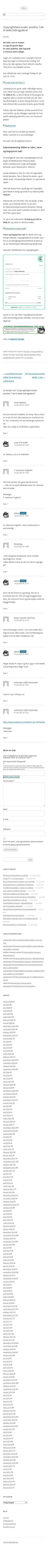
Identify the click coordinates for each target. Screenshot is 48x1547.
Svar (5, 433)
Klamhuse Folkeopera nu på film (15, 875)
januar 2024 (7, 1087)
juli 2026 (6, 1004)
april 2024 (6, 1078)
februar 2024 (8, 1084)
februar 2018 (8, 1300)
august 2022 (7, 1134)
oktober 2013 (8, 1460)
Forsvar (27, 351)
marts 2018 (7, 1297)
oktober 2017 (8, 1312)
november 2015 (9, 1383)
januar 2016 (7, 1377)
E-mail (5, 819)
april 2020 (6, 1220)
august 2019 (7, 1244)
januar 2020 (7, 1229)
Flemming (18, 544)
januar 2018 (7, 1303)
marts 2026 (7, 1017)
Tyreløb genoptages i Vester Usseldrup (18, 888)
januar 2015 (7, 1414)
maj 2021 (6, 1180)
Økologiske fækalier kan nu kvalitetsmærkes (20, 918)
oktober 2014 (8, 1423)
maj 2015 (6, 1401)
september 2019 (9, 1241)
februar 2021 (8, 1189)
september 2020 (9, 1204)
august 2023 (7, 1103)
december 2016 (9, 1343)
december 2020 (9, 1195)
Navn (5, 809)
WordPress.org (9, 1527)
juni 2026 (6, 1008)
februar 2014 (8, 1447)
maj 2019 (6, 1254)
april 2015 (6, 1404)
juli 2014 (6, 1432)
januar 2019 (7, 1266)
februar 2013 (8, 1484)
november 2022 (9, 1127)
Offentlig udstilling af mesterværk (16, 894)
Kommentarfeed (9, 1524)
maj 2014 (6, 1438)
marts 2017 (7, 1334)
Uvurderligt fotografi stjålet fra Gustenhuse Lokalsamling (12, 377)
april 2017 (6, 1330)
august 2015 (7, 1392)
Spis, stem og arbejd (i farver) (14, 891)
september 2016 (9, 1352)
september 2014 (9, 1426)
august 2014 (7, 1429)
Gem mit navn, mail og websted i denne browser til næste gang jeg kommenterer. (23, 843)
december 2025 (9, 1026)
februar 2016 (8, 1374)
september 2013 (9, 1463)
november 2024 (9, 1063)
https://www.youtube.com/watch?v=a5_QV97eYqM (24, 722)
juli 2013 (6, 1469)
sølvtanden (7, 940)
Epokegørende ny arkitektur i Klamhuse (18, 884)
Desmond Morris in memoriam (14, 924)
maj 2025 (6, 1047)
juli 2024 (6, 1072)
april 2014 (6, 1441)
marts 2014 (7, 1444)
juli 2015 (6, 1395)
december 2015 (9, 1380)
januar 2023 (7, 1124)
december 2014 (9, 1417)
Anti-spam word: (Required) (14, 761)
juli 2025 (6, 1041)
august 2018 (7, 1281)
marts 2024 (7, 1081)
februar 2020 (8, 1226)
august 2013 (7, 1466)
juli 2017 (6, 1321)
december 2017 (9, 1306)
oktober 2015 (8, 1386)
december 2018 (9, 1269)
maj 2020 (6, 1217)
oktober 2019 (8, 1238)
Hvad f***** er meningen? (13, 878)
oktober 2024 (8, 1066)
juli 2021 (6, 1174)
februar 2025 (8, 1057)
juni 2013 (6, 1472)
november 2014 (9, 1420)
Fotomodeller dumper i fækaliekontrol (17, 903)
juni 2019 (6, 1251)
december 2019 (9, 1232)
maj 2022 (6, 1143)
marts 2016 (7, 1370)
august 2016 (7, 1355)
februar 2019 (8, 1263)
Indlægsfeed (8, 1521)
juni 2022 (6, 1140)
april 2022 (6, 1146)
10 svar (6, 36)
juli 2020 (6, 1211)
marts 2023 (7, 1118)
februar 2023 (8, 1121)
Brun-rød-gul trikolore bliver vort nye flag (19, 881)
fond (39, 354)
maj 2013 (6, 1475)
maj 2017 (6, 1327)
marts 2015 (7, 1407)
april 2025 (6, 1051)
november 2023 (9, 1094)
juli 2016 (6, 1358)
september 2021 (9, 1167)
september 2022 (9, 1131)
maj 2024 (6, 1075)
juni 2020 (6, 1214)
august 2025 (7, 1038)
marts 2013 (7, 1481)
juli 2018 (6, 1284)
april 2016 (6, 1367)
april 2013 (6, 1478)
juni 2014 (6, 1435)
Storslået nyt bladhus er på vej (15, 900)
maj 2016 (6, 1364)
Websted (6, 829)
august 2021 (7, 1171)
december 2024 (9, 1060)
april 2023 (6, 1115)
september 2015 (9, 1389)
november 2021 (9, 1161)
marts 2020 (7, 1223)
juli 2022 (6, 1137)
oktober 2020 (8, 1201)
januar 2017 (7, 1340)
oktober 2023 (8, 1097)
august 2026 (7, 1001)
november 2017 (9, 1309)
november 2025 (9, 1029)
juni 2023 (6, 1109)
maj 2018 (6, 1291)
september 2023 (9, 1100)
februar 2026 (8, 1020)
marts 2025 (7, 1054)
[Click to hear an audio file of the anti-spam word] (11, 776)
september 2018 (9, 1278)
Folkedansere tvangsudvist (13, 915)
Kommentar (9, 781)
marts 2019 (7, 1260)
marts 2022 (7, 1149)
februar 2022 (8, 1152)
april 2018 (6, 1294)
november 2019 (9, 1235)
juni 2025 (6, 1044)
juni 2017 (6, 1324)
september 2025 (9, 1035)
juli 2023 (6, 1106)
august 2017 (7, 1318)
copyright (19, 354)
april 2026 (6, 1014)
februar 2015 (8, 1410)
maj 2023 (6, 1112)
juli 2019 (6, 1247)
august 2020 (7, 1207)
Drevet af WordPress (10, 1542)
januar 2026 (7, 1023)
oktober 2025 (8, 1032)
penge (17, 357)
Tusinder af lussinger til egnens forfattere (19, 897)
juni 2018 (6, 1287)
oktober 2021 (8, 1164)
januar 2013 (7, 1487)
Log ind (6, 1517)
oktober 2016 (8, 1349)
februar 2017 (8, 1337)
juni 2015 (6, 1398)
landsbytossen (9, 357)
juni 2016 (6, 1361)
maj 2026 (6, 1011)
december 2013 (9, 1454)
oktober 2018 (8, 1275)
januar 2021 (7, 1192)
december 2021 (9, 1158)
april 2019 (6, 1257)
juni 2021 (6, 1177)
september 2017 (9, 1315)
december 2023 (9, 1091)
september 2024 (9, 1069)
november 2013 (9, 1457)
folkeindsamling (30, 354)
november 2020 (9, 1198)
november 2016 (9, 1346)
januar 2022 (7, 1155)
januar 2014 (7, 1450)
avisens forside (17, 339)
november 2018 (9, 1272)
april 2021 (6, 1183)
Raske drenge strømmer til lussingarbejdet (19, 909)
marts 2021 (7, 1186)
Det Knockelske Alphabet (13, 906)
